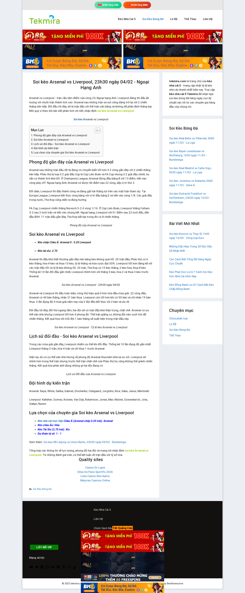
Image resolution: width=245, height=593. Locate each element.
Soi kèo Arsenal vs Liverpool (51, 139)
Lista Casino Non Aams (95, 476)
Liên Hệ (207, 19)
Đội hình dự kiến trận (46, 148)
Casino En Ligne (95, 467)
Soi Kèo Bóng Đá (153, 19)
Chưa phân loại (178, 318)
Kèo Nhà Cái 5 (127, 19)
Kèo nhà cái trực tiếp (50, 421)
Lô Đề (173, 19)
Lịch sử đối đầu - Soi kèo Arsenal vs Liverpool (62, 144)
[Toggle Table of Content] (96, 130)
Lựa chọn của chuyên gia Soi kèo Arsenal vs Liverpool (67, 152)
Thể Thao (190, 19)
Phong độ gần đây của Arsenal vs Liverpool (60, 135)
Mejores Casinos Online (95, 480)
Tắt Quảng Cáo (122, 528)
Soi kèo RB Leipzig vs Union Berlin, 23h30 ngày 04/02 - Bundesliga (85, 442)
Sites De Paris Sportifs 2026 (95, 472)
